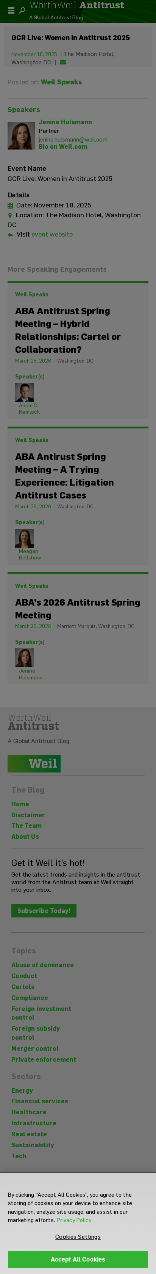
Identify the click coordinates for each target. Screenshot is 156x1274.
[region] (78, 1223)
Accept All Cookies (78, 1259)
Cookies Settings (78, 1236)
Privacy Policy (74, 1220)
